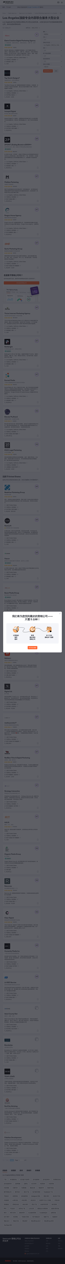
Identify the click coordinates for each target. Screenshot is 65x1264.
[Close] (60, 613)
